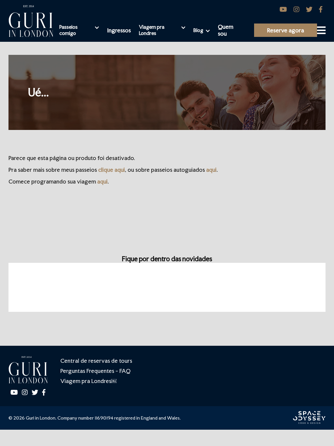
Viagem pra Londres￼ (88, 380)
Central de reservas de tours (96, 360)
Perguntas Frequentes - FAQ (95, 370)
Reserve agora (285, 30)
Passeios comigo (68, 30)
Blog (198, 30)
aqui (211, 169)
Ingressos (119, 30)
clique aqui (111, 169)
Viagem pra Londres (151, 30)
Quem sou (225, 30)
